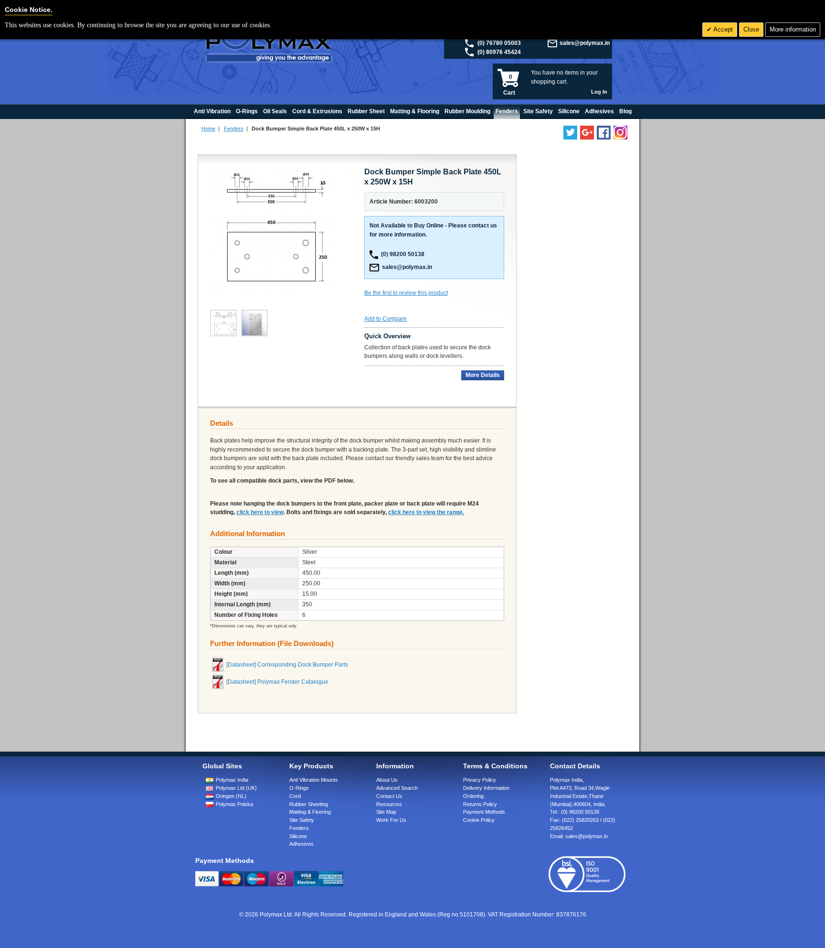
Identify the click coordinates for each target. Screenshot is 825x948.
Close (751, 29)
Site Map (386, 812)
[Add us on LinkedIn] (587, 133)
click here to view (260, 512)
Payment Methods (484, 812)
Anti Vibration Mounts (313, 780)
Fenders (233, 128)
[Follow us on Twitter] (570, 133)
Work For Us (391, 820)
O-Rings (299, 788)
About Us (387, 780)
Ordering (473, 796)
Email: (579, 836)
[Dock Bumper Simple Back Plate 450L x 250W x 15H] (254, 323)
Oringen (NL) (231, 796)
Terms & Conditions (495, 766)
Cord (295, 796)
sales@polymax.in (585, 43)
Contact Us (389, 796)
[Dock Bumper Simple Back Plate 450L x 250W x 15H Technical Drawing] (223, 323)
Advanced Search (397, 788)
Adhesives (301, 844)
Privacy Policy (479, 780)
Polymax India (232, 780)
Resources (389, 804)
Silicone (298, 836)
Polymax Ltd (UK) (236, 788)
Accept (722, 29)
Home (208, 128)
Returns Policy (480, 804)
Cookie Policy (479, 820)
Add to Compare (385, 318)
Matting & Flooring (310, 812)
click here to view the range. (426, 512)
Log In (599, 92)
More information (793, 29)
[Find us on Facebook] (604, 133)
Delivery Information (486, 788)
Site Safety (301, 820)
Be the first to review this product (406, 293)
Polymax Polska (234, 804)
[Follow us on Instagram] (620, 133)
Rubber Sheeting (308, 804)
